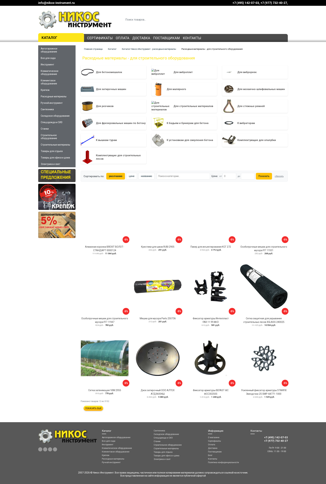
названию (146, 176)
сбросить (279, 176)
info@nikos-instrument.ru (56, 3)
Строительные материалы (55, 144)
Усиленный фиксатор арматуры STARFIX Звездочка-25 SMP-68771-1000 (264, 392)
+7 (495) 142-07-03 (245, 3)
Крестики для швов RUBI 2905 (157, 246)
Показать (263, 176)
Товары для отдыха (52, 151)
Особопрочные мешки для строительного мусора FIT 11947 (104, 320)
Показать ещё (93, 408)
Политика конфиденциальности (223, 462)
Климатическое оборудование (49, 72)
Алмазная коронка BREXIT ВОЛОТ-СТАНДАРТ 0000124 (104, 248)
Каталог (49, 38)
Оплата (122, 38)
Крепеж (45, 90)
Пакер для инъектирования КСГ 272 (211, 246)
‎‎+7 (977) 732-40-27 (273, 3)
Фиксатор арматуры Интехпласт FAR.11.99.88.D (211, 320)
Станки (45, 128)
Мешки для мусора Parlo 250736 (158, 318)
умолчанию (115, 176)
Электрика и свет (50, 164)
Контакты (192, 38)
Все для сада (48, 58)
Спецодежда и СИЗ (51, 122)
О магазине (213, 437)
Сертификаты (100, 38)
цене (131, 176)
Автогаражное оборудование (49, 50)
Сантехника (47, 109)
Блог (210, 455)
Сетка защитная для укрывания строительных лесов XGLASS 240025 (263, 320)
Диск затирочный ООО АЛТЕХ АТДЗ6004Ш (158, 392)
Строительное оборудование (49, 137)
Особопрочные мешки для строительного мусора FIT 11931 (263, 248)
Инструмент (47, 64)
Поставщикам (166, 38)
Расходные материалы (53, 96)
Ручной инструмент (52, 103)
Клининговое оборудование (49, 82)
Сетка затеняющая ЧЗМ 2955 (104, 390)
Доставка (141, 38)
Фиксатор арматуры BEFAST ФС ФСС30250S (211, 392)
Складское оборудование (55, 115)
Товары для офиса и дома (55, 157)
